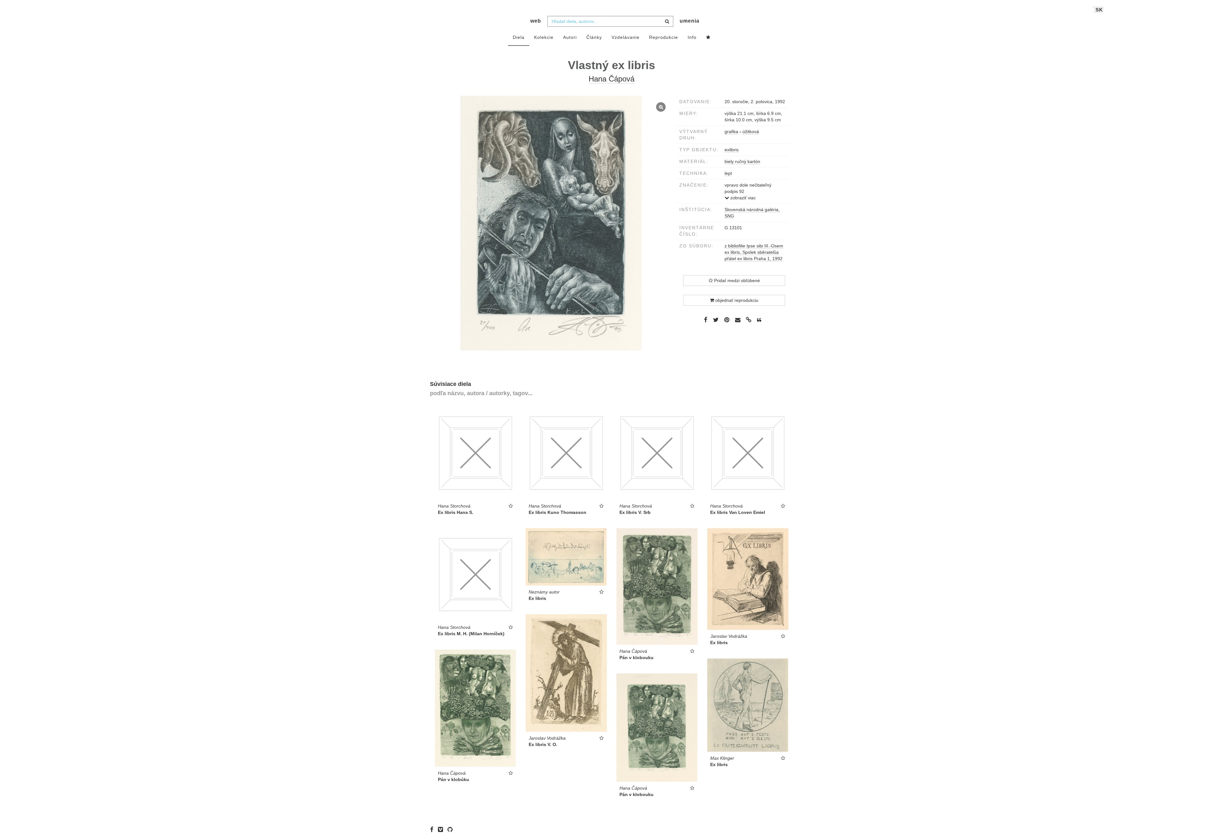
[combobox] (610, 21)
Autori (570, 37)
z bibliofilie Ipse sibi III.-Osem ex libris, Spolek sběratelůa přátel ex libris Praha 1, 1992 (754, 252)
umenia (689, 21)
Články (594, 37)
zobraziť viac (742, 197)
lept (728, 173)
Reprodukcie (663, 37)
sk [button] (1099, 9)
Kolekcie (544, 37)
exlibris (732, 149)
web (535, 21)
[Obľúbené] (708, 37)
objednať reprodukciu (736, 300)
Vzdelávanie (626, 37)
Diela (519, 37)
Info (692, 37)
